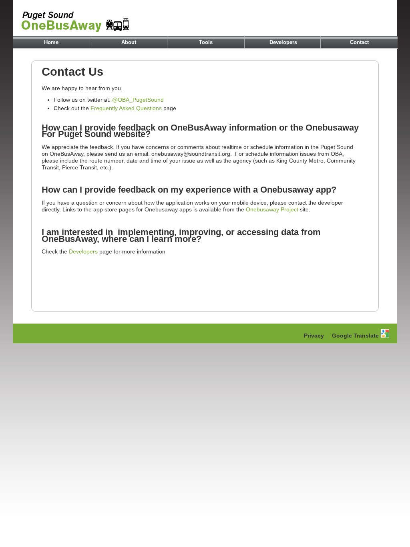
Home (51, 42)
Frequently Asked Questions (126, 108)
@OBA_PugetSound (138, 100)
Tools (206, 42)
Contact (359, 42)
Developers (283, 42)
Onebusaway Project (272, 209)
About (128, 42)
